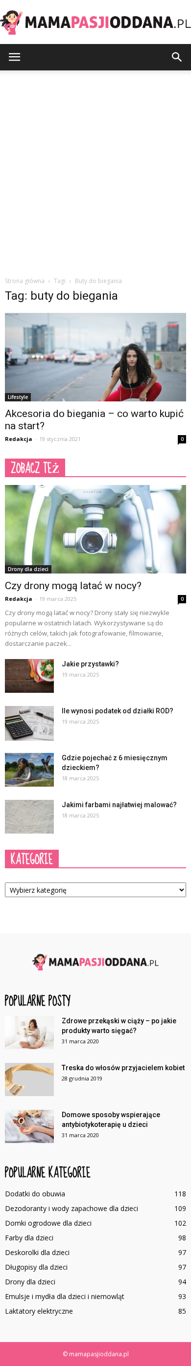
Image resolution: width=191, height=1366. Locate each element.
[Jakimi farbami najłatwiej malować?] (29, 817)
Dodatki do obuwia (35, 1193)
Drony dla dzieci (28, 569)
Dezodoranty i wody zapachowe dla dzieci (71, 1208)
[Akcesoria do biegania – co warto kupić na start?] (95, 357)
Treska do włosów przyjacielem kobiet (123, 1068)
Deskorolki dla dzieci (37, 1252)
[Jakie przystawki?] (29, 676)
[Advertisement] (95, 170)
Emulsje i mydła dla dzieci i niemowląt (64, 1296)
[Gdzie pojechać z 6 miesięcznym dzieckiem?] (29, 770)
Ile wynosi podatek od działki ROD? (117, 711)
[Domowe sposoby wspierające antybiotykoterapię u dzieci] (29, 1127)
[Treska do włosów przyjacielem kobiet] (29, 1080)
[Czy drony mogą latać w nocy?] (95, 529)
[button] (177, 57)
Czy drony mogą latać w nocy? (73, 586)
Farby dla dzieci (29, 1237)
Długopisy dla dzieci (36, 1267)
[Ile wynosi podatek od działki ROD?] (29, 723)
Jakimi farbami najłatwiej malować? (119, 805)
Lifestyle (18, 397)
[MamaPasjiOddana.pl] (95, 22)
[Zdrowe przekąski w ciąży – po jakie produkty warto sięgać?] (29, 1033)
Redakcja (18, 438)
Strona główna (25, 281)
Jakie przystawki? (90, 664)
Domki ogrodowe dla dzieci (48, 1223)
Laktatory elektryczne (39, 1311)
